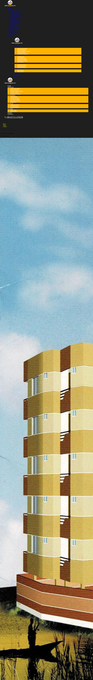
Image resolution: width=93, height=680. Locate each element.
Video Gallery (13, 33)
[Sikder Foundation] (10, 6)
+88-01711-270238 (17, 77)
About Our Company (15, 11)
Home (4, 123)
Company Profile (14, 15)
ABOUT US (11, 9)
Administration (13, 18)
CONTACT (10, 35)
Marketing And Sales (15, 22)
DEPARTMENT (11, 17)
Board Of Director (14, 12)
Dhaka (4, 125)
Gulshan (5, 126)
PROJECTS (10, 25)
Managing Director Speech (16, 13)
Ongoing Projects (14, 28)
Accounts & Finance (15, 21)
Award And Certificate (15, 16)
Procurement (13, 24)
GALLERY (10, 30)
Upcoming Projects (14, 29)
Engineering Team (14, 20)
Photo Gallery (13, 32)
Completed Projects (14, 26)
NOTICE (10, 34)
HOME (9, 8)
